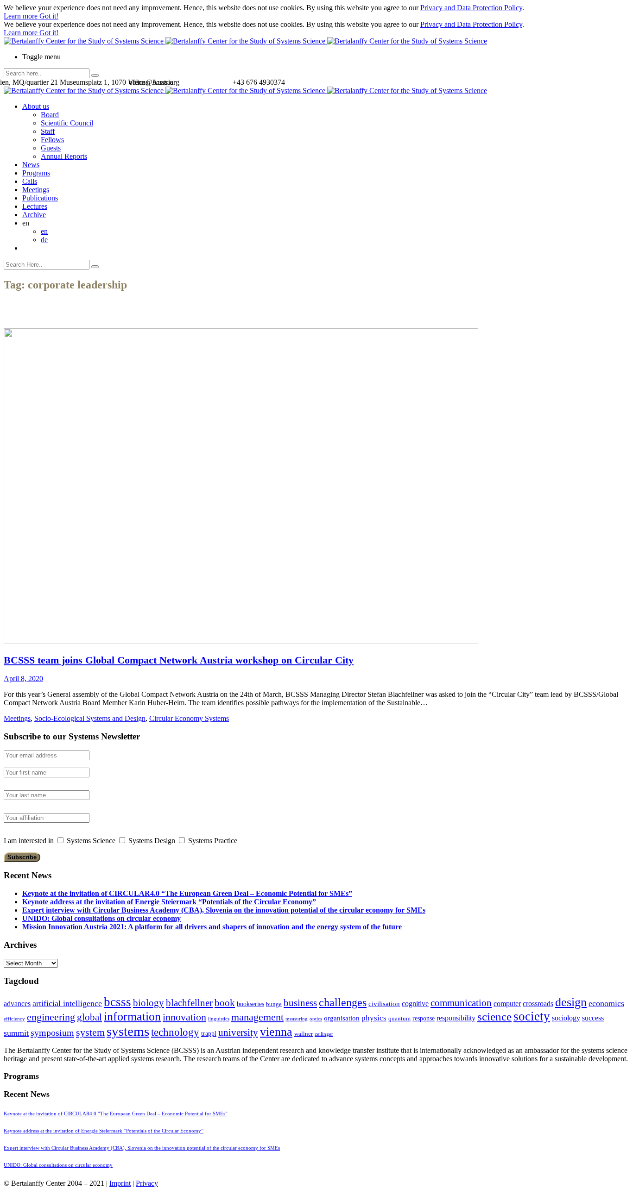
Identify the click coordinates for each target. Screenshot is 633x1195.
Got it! (48, 16)
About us (35, 106)
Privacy (147, 1183)
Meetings (35, 190)
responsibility (456, 1018)
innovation (184, 1017)
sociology (566, 1018)
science (494, 1016)
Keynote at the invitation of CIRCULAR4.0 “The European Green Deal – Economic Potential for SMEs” (187, 893)
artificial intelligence (67, 1003)
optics (316, 1018)
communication (461, 1002)
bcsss (117, 1002)
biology (148, 1002)
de (44, 240)
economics (606, 1003)
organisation (342, 1018)
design (571, 1002)
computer (507, 1003)
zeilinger (324, 1034)
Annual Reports (64, 156)
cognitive (415, 1003)
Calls (29, 181)
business (300, 1002)
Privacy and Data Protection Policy (471, 8)
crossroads (538, 1003)
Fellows (52, 140)
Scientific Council (67, 123)
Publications (40, 198)
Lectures (34, 206)
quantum (399, 1018)
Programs (36, 173)
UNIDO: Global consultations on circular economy (101, 918)
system (90, 1032)
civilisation (384, 1003)
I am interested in (29, 841)
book (225, 1002)
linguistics (218, 1018)
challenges (343, 1002)
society (531, 1016)
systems (128, 1031)
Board (50, 115)
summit (16, 1033)
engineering (51, 1017)
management (257, 1017)
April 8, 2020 (23, 678)
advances (17, 1003)
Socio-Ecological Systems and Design (90, 718)
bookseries (250, 1004)
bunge (274, 1004)
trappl (208, 1033)
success (593, 1018)
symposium (52, 1032)
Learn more (21, 16)
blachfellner (189, 1002)
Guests (51, 148)
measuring (296, 1018)
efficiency (14, 1018)
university (238, 1032)
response (423, 1018)
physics (373, 1018)
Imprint (120, 1183)
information (132, 1016)
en (44, 231)
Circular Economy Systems (189, 718)
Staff (48, 131)
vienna (276, 1032)
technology (175, 1032)
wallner (303, 1034)
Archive (34, 215)
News (30, 165)
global (89, 1017)
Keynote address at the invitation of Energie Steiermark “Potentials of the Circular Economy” (169, 902)
